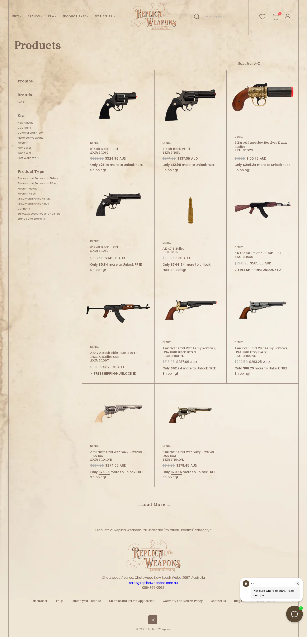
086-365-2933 (153, 587)
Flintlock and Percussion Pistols (38, 178)
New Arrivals (25, 122)
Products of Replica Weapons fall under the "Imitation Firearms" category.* (153, 530)
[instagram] (152, 619)
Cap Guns (24, 127)
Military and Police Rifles (33, 203)
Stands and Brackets (31, 218)
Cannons (24, 208)
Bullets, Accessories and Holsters (39, 213)
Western (23, 142)
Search (198, 16)
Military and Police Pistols (34, 198)
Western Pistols (27, 188)
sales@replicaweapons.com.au (153, 583)
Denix (21, 102)
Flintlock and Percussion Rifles (37, 183)
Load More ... (155, 504)
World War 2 (25, 153)
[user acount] (287, 15)
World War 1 (25, 147)
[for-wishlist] (262, 14)
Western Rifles (27, 193)
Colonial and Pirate (30, 132)
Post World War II (28, 158)
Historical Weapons (30, 137)
